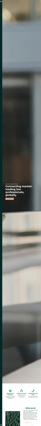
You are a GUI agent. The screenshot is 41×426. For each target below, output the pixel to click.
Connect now (9, 198)
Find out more (27, 422)
